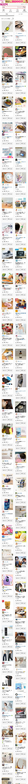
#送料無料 (22, 313)
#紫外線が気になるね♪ (6, 715)
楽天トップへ (24, 4)
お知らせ (17, 10)
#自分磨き (9, 539)
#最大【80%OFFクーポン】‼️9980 (7, 188)
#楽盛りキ (23, 339)
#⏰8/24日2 (4, 36)
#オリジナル (19, 467)
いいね (10, 42)
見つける (10, 10)
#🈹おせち (19, 289)
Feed (3, 10)
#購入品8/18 (17, 313)
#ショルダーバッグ (21, 391)
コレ (5, 42)
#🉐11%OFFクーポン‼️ (7, 388)
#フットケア (4, 539)
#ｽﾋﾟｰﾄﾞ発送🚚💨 (20, 237)
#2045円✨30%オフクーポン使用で (20, 162)
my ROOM (24, 10)
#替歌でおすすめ (19, 696)
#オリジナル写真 (5, 136)
